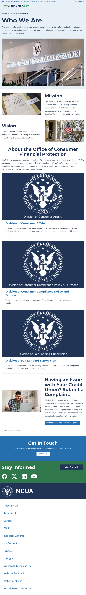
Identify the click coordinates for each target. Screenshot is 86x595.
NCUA (17, 490)
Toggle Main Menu (81, 6)
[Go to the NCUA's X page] (14, 476)
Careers (8, 520)
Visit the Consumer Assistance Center (61, 423)
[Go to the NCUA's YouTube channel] (34, 476)
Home (4, 14)
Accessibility (11, 513)
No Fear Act (10, 543)
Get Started (69, 466)
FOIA (6, 528)
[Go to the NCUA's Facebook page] (4, 476)
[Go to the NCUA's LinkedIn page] (24, 476)
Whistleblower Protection (18, 588)
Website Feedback (14, 573)
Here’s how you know (48, 1)
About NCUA (11, 505)
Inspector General (14, 535)
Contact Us (42, 454)
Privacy (8, 550)
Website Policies (13, 580)
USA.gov (8, 558)
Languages (78, 1)
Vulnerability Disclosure (17, 565)
